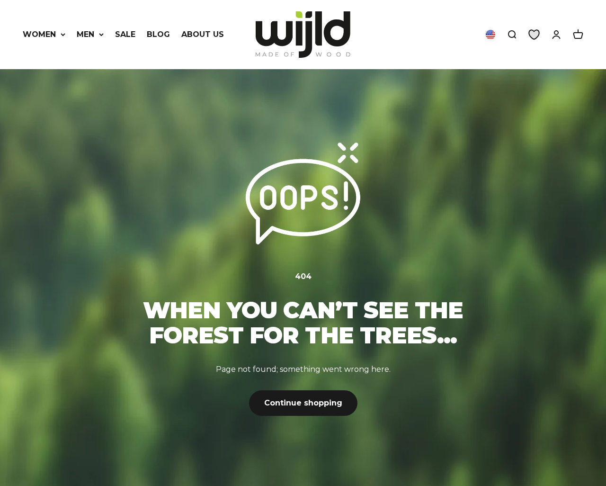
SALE (125, 34)
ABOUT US (202, 34)
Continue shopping (303, 402)
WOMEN (39, 34)
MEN (85, 34)
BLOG (158, 34)
